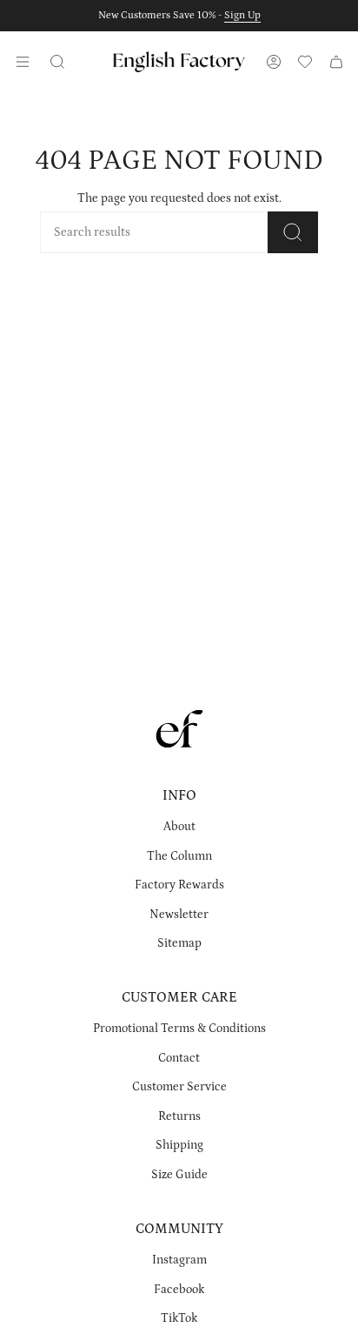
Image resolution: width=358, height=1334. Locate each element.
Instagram (179, 1260)
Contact (179, 1058)
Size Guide (179, 1175)
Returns (179, 1116)
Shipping (179, 1145)
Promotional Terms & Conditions (179, 1029)
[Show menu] (22, 62)
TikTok (179, 1318)
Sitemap (179, 943)
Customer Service (179, 1087)
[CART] (336, 62)
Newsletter (179, 915)
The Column (179, 856)
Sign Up (242, 15)
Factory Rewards (179, 885)
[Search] (293, 232)
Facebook (179, 1290)
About (179, 827)
